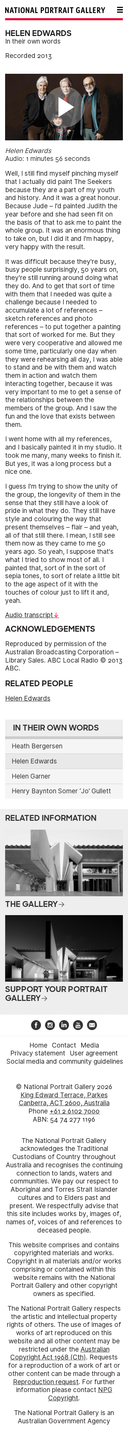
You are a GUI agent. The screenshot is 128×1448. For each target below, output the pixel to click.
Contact (64, 1045)
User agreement (94, 1053)
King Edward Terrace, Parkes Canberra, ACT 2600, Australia (64, 1099)
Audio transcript (29, 615)
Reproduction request (46, 1382)
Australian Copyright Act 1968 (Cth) (60, 1353)
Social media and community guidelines (64, 1061)
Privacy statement (37, 1053)
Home (38, 1045)
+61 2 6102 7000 (74, 1111)
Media (90, 1045)
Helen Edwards (28, 698)
